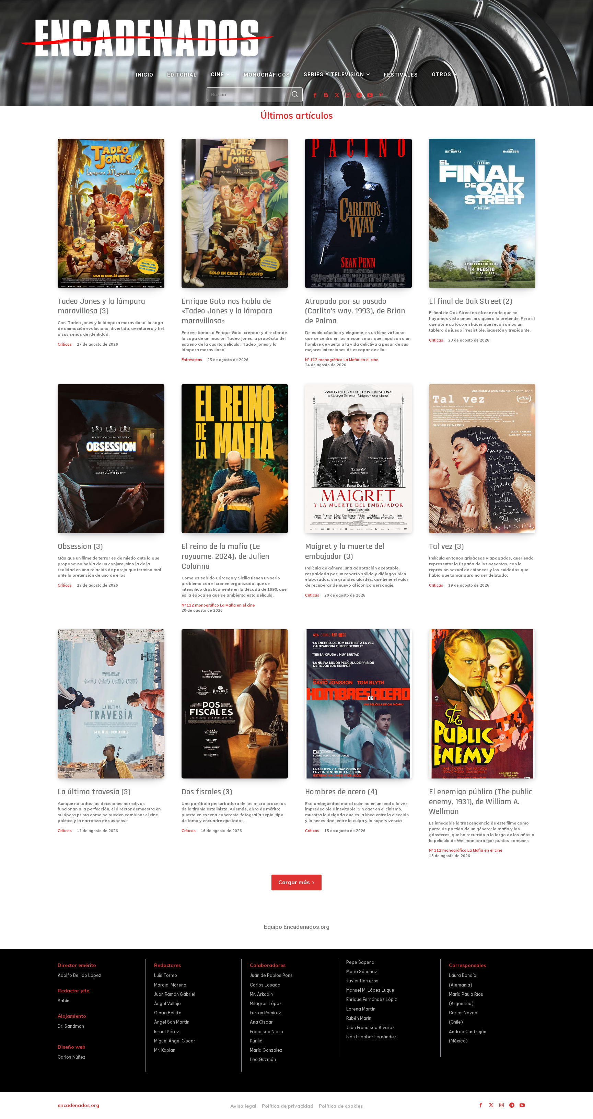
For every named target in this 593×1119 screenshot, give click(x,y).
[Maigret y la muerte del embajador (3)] (358, 458)
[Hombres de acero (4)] (358, 703)
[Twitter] (337, 95)
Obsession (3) (80, 546)
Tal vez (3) (446, 546)
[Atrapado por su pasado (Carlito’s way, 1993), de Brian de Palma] (358, 213)
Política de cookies (341, 1106)
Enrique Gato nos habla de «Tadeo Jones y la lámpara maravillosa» (227, 311)
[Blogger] (326, 95)
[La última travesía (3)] (111, 703)
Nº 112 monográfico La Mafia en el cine (342, 359)
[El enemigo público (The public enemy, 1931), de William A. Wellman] (482, 703)
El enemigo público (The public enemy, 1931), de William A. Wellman (480, 802)
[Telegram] (358, 95)
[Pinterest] (380, 95)
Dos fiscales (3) (207, 792)
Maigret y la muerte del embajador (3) (344, 551)
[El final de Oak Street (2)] (482, 213)
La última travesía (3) (94, 792)
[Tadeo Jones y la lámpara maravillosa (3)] (111, 213)
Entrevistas (192, 359)
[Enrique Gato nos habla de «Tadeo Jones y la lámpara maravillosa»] (235, 213)
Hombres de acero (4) (341, 792)
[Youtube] (369, 95)
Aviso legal (243, 1106)
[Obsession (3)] (111, 458)
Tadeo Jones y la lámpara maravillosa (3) (101, 306)
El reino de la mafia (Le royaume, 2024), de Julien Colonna (225, 556)
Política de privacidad (287, 1106)
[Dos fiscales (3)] (235, 703)
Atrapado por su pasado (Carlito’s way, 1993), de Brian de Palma (355, 311)
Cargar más (294, 882)
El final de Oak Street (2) (470, 301)
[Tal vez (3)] (482, 458)
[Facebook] (315, 95)
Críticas (65, 344)
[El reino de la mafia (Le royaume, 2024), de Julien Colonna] (235, 458)
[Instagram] (347, 95)
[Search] (295, 94)
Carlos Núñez (71, 1057)
